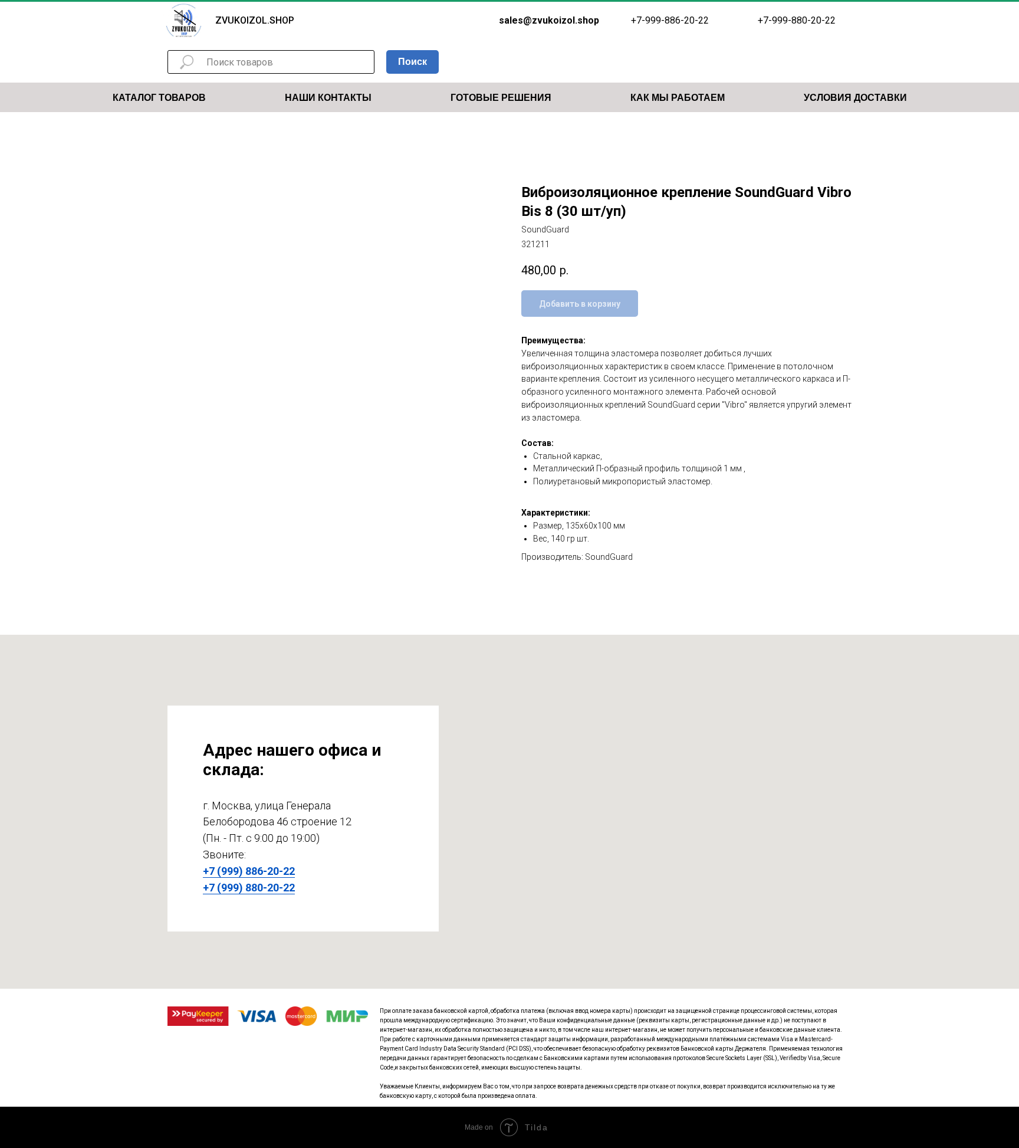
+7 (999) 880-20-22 (249, 887)
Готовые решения (501, 98)
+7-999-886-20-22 (670, 20)
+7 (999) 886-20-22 (249, 871)
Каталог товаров (159, 98)
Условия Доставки (855, 98)
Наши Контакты (328, 98)
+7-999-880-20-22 (797, 20)
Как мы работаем (677, 98)
